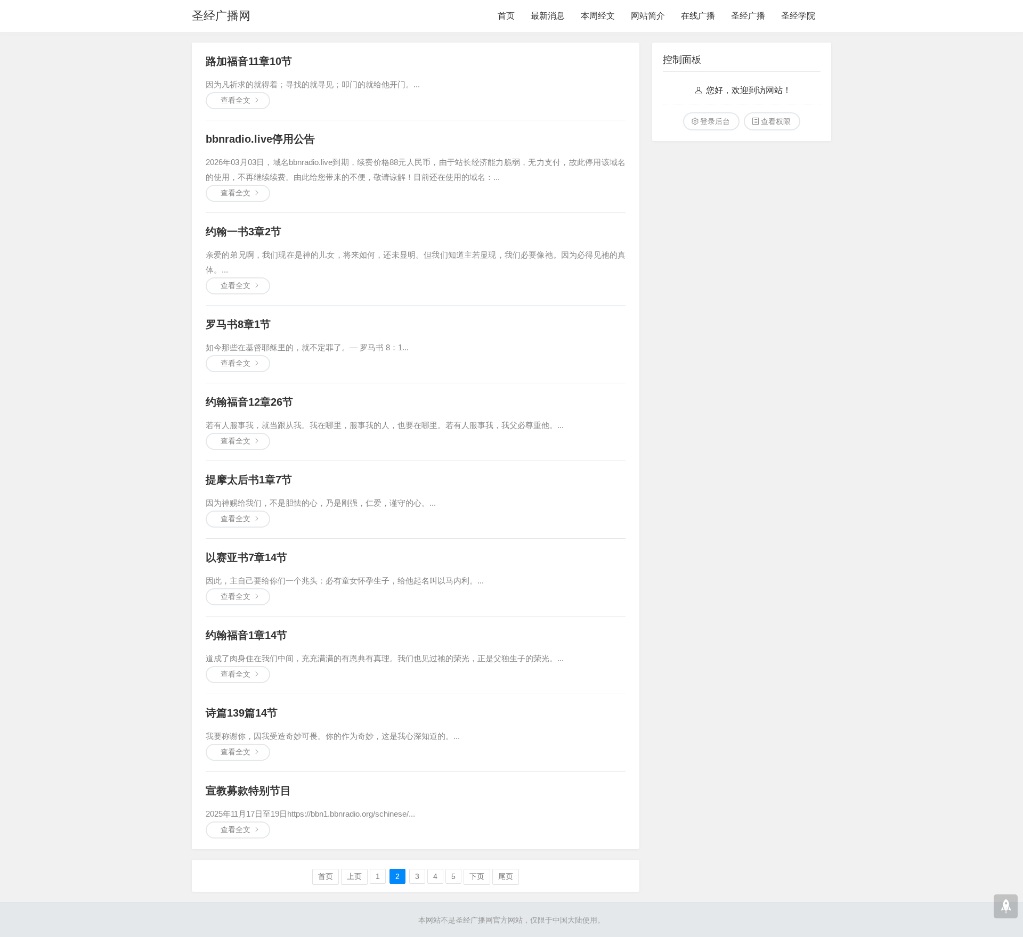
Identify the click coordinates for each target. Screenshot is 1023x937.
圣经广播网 (221, 15)
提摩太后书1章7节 (249, 480)
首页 (506, 15)
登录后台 (715, 121)
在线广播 (698, 15)
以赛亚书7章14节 (246, 557)
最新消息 (548, 15)
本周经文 (598, 15)
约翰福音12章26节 (249, 402)
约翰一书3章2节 (243, 231)
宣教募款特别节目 (248, 790)
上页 (354, 876)
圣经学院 (798, 15)
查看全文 (235, 100)
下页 (476, 876)
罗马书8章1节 (238, 324)
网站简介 (648, 15)
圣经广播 (748, 15)
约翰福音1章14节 (246, 635)
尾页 (505, 876)
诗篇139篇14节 (242, 713)
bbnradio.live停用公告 (260, 139)
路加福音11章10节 (249, 61)
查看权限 (776, 121)
